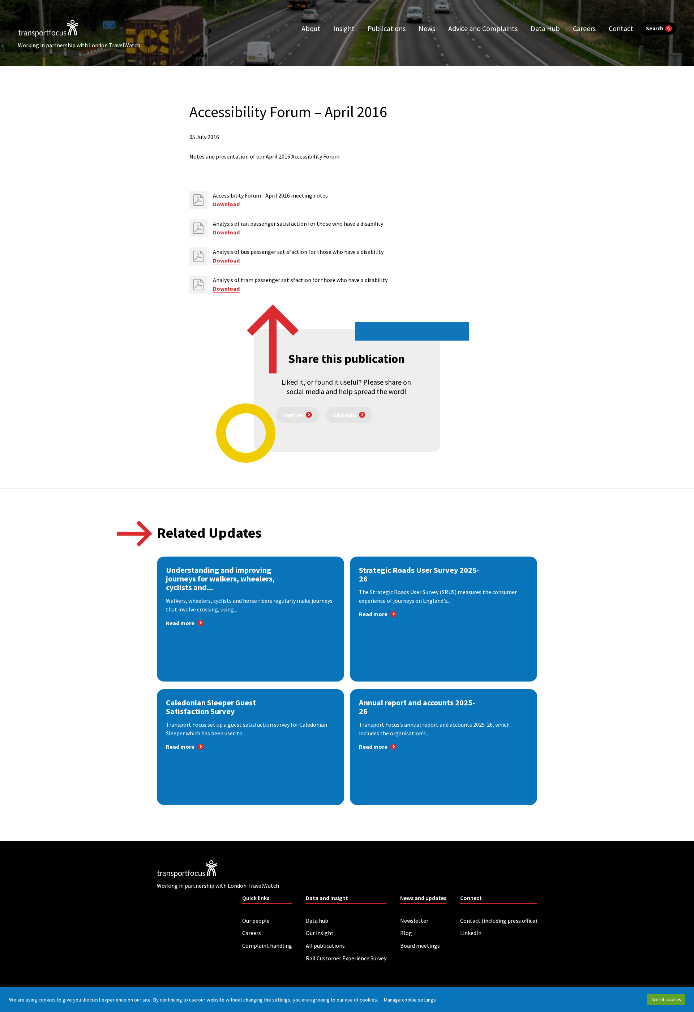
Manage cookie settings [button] (410, 999)
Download (226, 204)
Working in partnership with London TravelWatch (79, 45)
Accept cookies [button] (666, 999)
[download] (198, 200)
